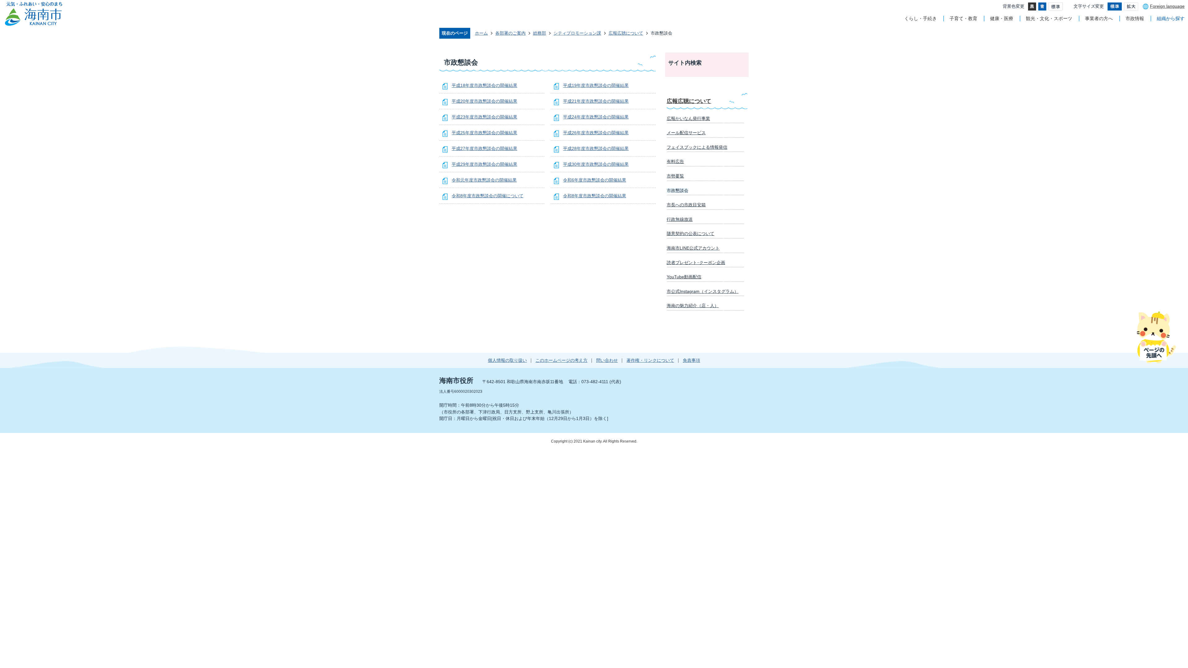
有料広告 (675, 161)
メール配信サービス (686, 132)
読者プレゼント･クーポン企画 (696, 262)
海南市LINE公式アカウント (693, 248)
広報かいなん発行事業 (688, 118)
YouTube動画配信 (684, 276)
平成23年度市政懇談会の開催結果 (484, 116)
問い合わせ (607, 360)
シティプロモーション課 (577, 33)
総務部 (539, 33)
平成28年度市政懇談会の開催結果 (596, 148)
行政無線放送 (680, 219)
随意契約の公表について (690, 233)
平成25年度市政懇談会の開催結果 (484, 132)
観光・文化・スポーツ (1049, 18)
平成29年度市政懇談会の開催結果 (484, 164)
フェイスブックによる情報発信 (697, 147)
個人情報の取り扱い (507, 360)
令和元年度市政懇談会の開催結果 (484, 180)
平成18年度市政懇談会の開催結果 (484, 85)
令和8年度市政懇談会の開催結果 (594, 195)
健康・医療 (1001, 18)
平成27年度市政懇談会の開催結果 (484, 148)
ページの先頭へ (1156, 337)
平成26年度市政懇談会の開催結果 (596, 132)
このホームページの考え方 (562, 360)
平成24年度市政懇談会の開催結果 (596, 116)
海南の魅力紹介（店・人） (693, 305)
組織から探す (1171, 18)
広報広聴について (626, 33)
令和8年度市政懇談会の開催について (487, 195)
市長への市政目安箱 (686, 204)
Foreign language (1167, 6)
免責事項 (691, 360)
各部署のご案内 (510, 33)
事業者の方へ (1099, 18)
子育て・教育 (963, 18)
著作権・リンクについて (650, 360)
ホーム (481, 33)
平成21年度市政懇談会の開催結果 (596, 101)
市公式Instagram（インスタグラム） (702, 291)
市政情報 (1135, 18)
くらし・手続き (920, 18)
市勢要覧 (675, 175)
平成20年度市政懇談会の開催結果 (484, 101)
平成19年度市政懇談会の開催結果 (596, 85)
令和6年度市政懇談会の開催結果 (594, 180)
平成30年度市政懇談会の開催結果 (596, 164)
